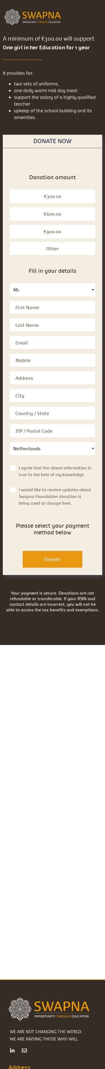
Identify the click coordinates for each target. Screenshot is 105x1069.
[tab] (52, 141)
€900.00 (52, 231)
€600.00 (52, 214)
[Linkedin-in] (12, 1050)
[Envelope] (24, 1050)
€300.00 (52, 196)
